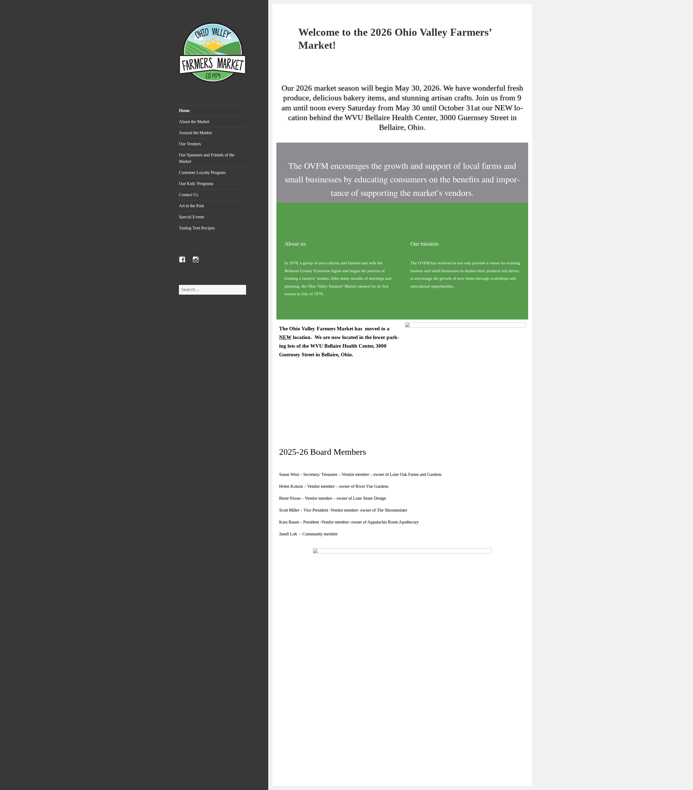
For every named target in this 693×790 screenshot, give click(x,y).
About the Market (194, 121)
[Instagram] (198, 262)
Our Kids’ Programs (196, 183)
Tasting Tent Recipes (197, 228)
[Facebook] (185, 262)
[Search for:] (212, 289)
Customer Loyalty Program (202, 172)
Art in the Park (191, 205)
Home (184, 110)
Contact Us (188, 194)
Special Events (191, 217)
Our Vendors (190, 143)
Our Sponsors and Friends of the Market (206, 158)
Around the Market (195, 132)
